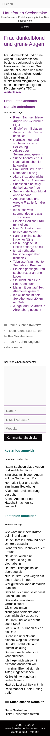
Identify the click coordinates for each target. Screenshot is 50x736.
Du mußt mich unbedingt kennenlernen (21, 654)
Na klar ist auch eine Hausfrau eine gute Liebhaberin (19, 559)
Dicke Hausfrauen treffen (22, 714)
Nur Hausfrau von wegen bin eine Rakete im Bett (24, 577)
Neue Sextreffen (16, 710)
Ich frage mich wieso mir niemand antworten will (21, 662)
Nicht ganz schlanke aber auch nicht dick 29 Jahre (22, 614)
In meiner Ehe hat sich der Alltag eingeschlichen (23, 670)
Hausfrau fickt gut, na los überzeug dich (22, 569)
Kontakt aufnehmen (19, 107)
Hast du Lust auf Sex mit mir (24, 684)
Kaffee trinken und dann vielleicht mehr (21, 678)
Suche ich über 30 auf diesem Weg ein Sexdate (22, 638)
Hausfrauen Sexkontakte (25, 13)
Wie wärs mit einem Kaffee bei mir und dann (23, 534)
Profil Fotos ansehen (20, 101)
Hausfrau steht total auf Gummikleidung (20, 646)
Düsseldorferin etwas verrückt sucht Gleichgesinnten (19, 604)
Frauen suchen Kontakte (24, 325)
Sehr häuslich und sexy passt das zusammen (25, 594)
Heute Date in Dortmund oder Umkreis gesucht (25, 542)
